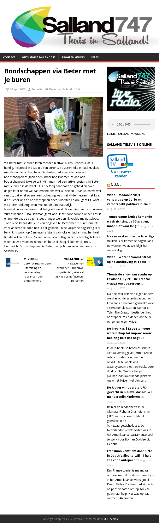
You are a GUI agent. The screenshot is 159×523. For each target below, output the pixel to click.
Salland (67, 89)
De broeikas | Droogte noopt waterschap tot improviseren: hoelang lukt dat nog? (129, 333)
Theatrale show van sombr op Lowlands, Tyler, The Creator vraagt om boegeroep (129, 279)
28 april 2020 (17, 89)
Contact (9, 57)
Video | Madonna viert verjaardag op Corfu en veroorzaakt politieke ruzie (127, 199)
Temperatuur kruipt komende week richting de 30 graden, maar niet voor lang (129, 221)
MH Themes (111, 519)
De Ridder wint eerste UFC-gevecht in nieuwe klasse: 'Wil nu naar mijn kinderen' (129, 392)
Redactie (36, 89)
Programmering (73, 57)
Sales (95, 57)
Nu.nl (116, 184)
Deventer (55, 89)
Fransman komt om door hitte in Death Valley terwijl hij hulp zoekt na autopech (129, 455)
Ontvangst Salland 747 (38, 57)
